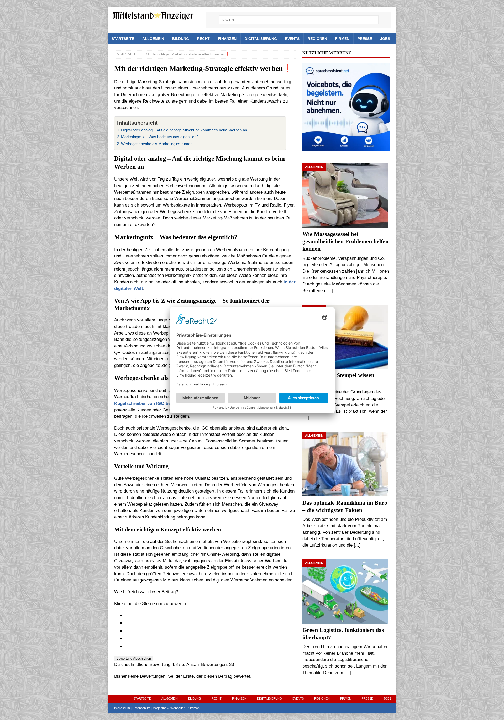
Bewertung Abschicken (133, 658)
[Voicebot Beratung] (346, 147)
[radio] (210, 615)
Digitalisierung (261, 38)
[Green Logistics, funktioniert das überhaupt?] (346, 591)
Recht (203, 38)
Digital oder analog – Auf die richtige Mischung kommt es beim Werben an (184, 130)
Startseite (123, 38)
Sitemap (194, 708)
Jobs (385, 38)
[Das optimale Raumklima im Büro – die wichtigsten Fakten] (346, 464)
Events (292, 38)
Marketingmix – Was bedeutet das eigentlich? (159, 137)
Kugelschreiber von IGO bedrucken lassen (158, 403)
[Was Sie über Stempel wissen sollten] (346, 337)
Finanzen (227, 38)
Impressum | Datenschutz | (133, 708)
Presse (365, 38)
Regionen (317, 38)
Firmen (342, 38)
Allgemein (153, 38)
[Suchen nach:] (298, 19)
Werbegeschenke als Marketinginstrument (157, 143)
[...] (329, 290)
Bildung (180, 38)
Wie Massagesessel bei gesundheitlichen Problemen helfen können (345, 241)
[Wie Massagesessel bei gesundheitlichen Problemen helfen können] (346, 195)
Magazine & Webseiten (169, 708)
